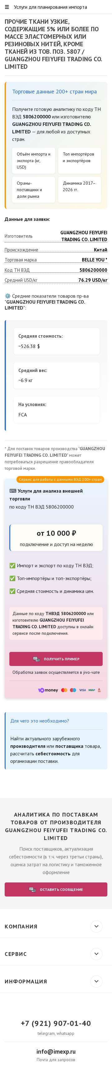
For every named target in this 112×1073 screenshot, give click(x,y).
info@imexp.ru (56, 1051)
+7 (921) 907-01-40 (56, 1023)
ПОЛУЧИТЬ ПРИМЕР (61, 659)
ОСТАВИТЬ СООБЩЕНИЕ (61, 889)
